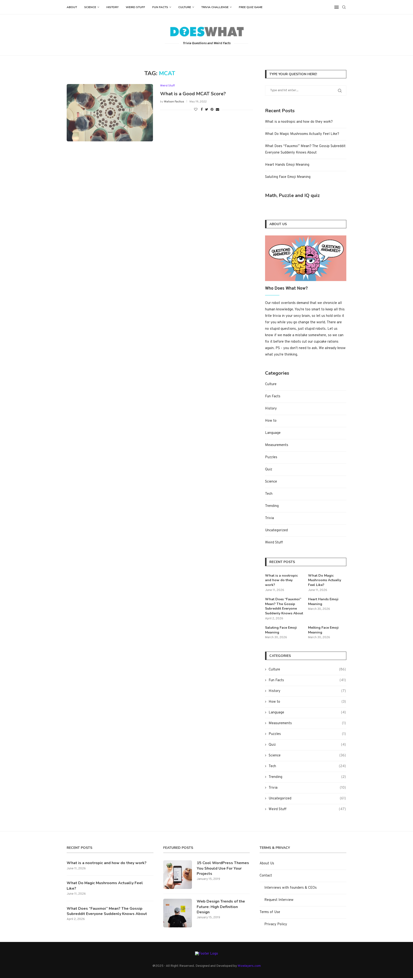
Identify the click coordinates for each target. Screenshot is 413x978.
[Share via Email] (217, 110)
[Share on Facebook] (202, 110)
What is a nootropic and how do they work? (299, 122)
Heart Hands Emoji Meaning (287, 165)
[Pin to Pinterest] (212, 110)
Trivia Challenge (214, 7)
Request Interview (278, 900)
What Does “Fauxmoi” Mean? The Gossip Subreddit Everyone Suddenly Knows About (284, 606)
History (112, 7)
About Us (267, 863)
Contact (266, 875)
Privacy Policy (275, 924)
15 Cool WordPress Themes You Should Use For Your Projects (223, 868)
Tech (268, 494)
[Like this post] (195, 110)
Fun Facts (160, 7)
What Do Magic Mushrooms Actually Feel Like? (302, 134)
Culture (184, 7)
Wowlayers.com (249, 966)
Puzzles (271, 457)
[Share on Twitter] (206, 110)
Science (90, 7)
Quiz (268, 469)
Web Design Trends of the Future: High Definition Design (221, 907)
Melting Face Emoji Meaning (323, 630)
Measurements (276, 445)
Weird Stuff (135, 7)
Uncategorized (276, 530)
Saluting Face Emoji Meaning (287, 177)
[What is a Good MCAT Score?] (110, 112)
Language (273, 433)
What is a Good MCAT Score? (193, 93)
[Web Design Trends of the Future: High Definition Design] (177, 913)
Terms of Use (270, 912)
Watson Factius (174, 102)
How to (271, 421)
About (72, 7)
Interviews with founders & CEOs (290, 888)
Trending (272, 506)
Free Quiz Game (250, 7)
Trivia (269, 518)
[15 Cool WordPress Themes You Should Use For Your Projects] (177, 874)
